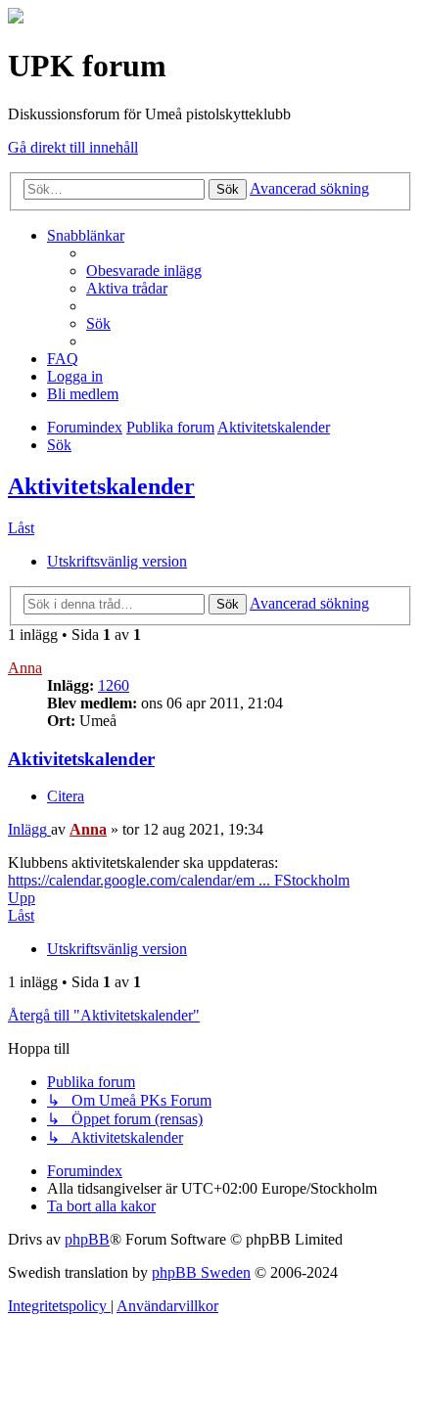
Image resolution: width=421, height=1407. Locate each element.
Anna (25, 667)
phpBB (87, 1239)
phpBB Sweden (201, 1272)
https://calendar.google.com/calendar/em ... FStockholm (179, 880)
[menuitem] (144, 270)
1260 (113, 685)
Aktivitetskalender (101, 486)
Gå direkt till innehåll (73, 147)
